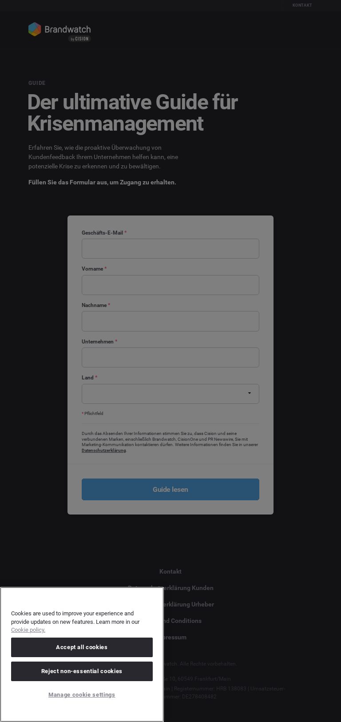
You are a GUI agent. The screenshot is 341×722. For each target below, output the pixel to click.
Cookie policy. (28, 629)
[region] (82, 654)
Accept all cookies (82, 647)
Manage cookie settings (81, 694)
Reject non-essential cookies (82, 671)
